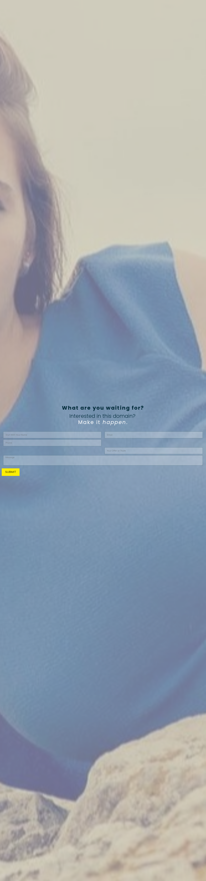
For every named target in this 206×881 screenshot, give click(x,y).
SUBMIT (10, 472)
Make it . (103, 422)
